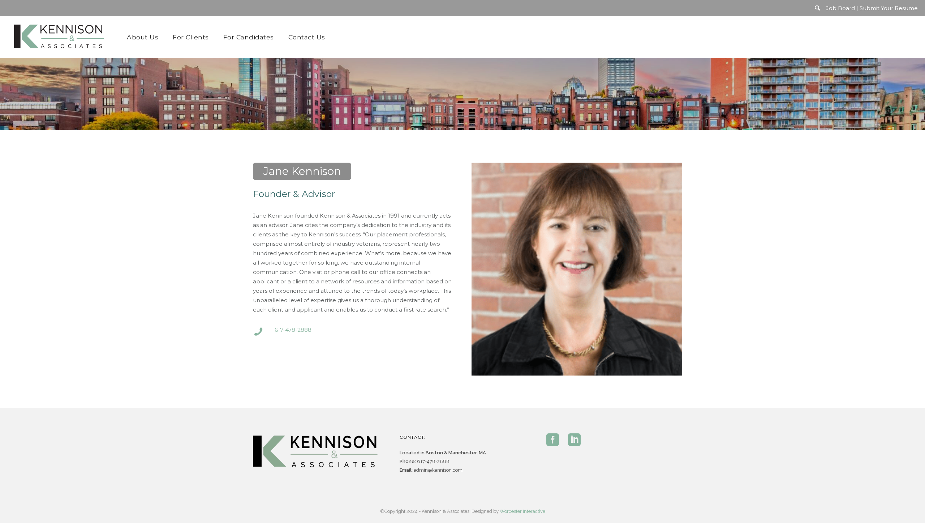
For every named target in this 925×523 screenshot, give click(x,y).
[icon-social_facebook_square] (554, 440)
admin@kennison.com (438, 470)
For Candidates (248, 37)
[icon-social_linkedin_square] (574, 440)
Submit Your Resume (889, 8)
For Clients (191, 37)
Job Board (840, 8)
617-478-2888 (293, 329)
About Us (142, 37)
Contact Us (306, 37)
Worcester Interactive (522, 511)
